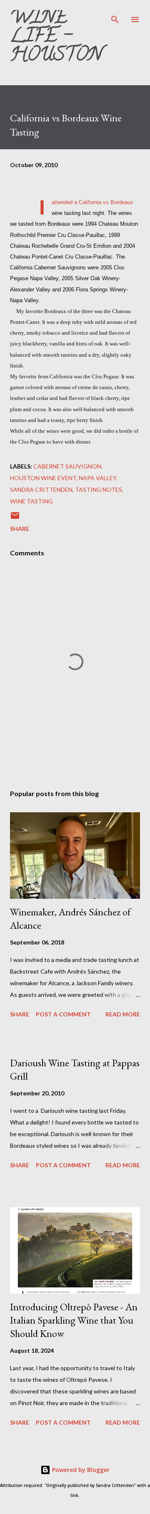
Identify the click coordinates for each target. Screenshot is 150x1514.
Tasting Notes (98, 489)
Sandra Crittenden (41, 489)
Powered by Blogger (80, 1470)
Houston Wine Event (43, 477)
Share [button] (19, 528)
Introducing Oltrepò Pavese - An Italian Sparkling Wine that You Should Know (74, 1320)
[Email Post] (15, 518)
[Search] (115, 15)
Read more (122, 1014)
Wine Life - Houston (56, 38)
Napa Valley (97, 477)
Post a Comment (63, 1014)
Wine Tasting (31, 501)
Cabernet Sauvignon (67, 466)
